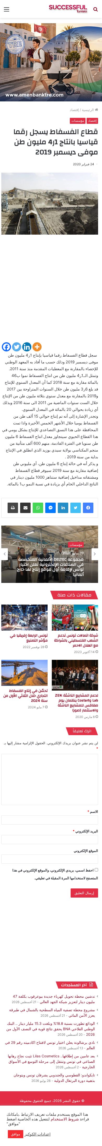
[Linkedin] (26, 346)
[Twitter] (16, 346)
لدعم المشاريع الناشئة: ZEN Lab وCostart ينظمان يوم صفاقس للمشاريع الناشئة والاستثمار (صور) (76, 703)
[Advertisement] (51, 291)
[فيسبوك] (88, 508)
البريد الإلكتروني (85, 831)
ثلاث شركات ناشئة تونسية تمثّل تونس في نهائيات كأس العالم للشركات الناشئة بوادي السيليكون (52, 567)
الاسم (92, 811)
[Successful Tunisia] (68, 9)
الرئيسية (88, 110)
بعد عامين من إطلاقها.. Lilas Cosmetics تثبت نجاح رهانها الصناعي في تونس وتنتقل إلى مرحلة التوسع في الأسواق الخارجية (51, 1061)
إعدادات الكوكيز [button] (37, 1134)
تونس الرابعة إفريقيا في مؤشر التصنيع (29, 638)
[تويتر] (75, 508)
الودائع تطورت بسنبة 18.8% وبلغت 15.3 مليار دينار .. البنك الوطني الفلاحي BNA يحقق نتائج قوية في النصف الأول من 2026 (50, 1029)
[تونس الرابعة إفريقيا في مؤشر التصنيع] (24, 618)
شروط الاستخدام (64, 1119)
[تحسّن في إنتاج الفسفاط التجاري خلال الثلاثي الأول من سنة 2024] (24, 673)
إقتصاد (74, 110)
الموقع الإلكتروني (86, 851)
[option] (49, 554)
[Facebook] (6, 346)
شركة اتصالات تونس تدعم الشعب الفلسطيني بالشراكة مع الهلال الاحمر (76, 640)
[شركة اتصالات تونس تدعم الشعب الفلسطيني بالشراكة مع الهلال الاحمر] (75, 618)
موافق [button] (15, 1134)
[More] (37, 346)
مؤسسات (77, 121)
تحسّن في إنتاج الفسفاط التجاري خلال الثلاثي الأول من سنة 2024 (25, 695)
